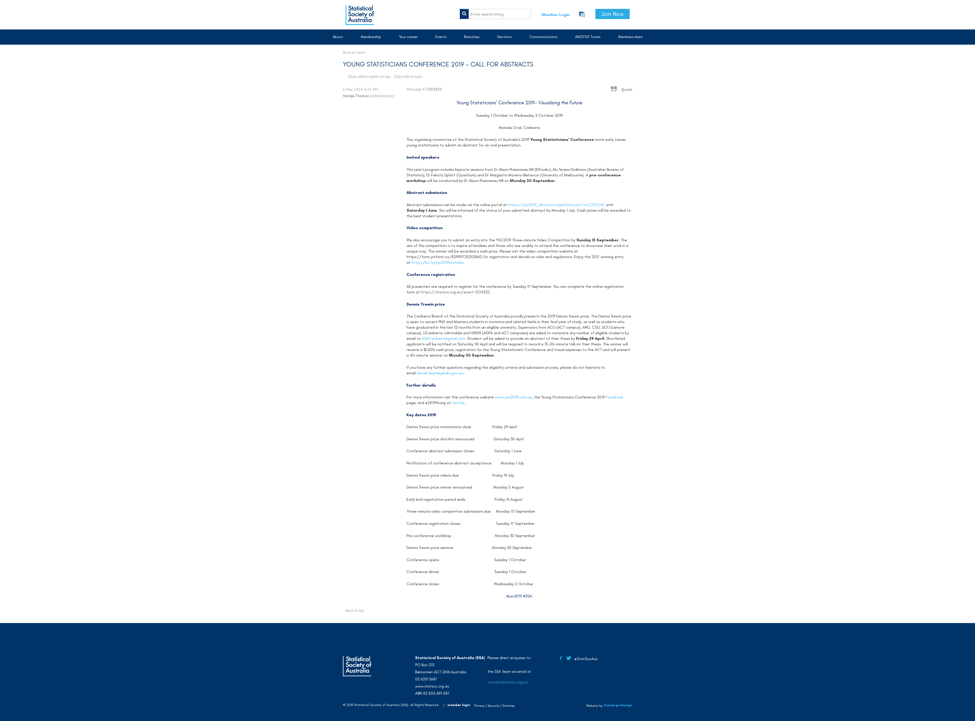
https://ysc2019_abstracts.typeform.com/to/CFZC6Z (556, 204)
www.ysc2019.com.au (513, 397)
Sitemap (508, 706)
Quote (626, 89)
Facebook (614, 397)
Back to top (354, 610)
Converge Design (618, 705)
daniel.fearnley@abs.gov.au (440, 373)
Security (493, 706)
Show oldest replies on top (369, 76)
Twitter (458, 402)
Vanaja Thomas (356, 95)
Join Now (612, 14)
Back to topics (354, 52)
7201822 (434, 89)
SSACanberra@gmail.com (443, 338)
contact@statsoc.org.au (508, 682)
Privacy (479, 706)
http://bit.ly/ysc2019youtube (437, 262)
